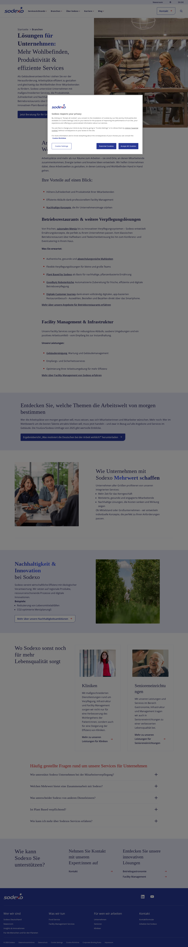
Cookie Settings (61, 146)
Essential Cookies (106, 146)
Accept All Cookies (128, 146)
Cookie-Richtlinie (59, 138)
